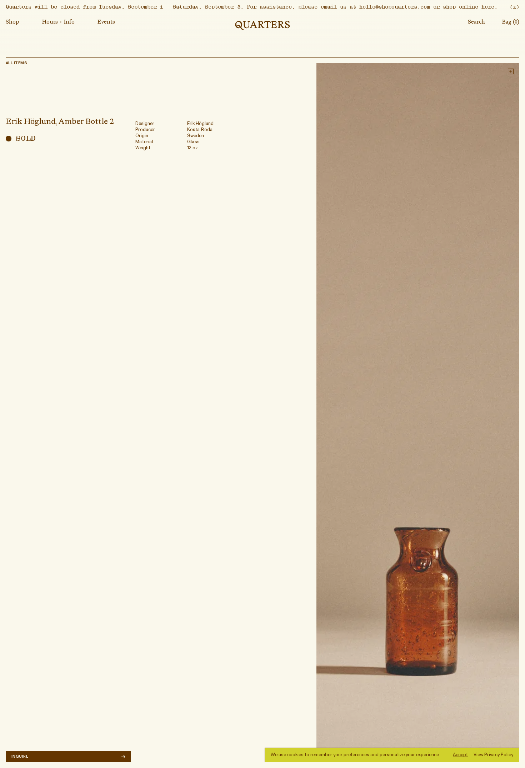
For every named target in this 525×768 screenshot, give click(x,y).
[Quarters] (262, 25)
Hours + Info (58, 22)
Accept (460, 755)
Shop (12, 22)
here (487, 7)
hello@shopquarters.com (394, 7)
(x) (514, 7)
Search (476, 22)
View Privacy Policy (493, 755)
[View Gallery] (417, 412)
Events (106, 22)
